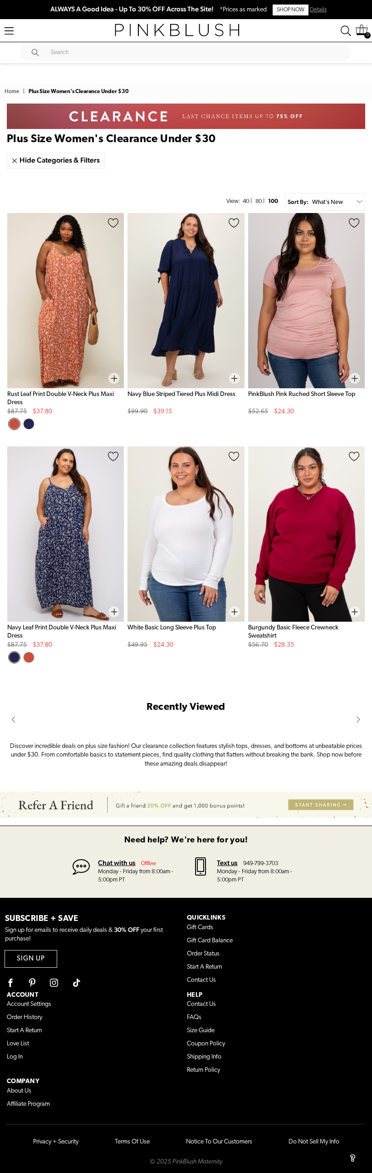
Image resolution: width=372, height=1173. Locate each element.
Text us (227, 862)
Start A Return (204, 967)
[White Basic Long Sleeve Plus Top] (185, 534)
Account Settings (29, 1004)
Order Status (203, 953)
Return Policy (203, 1070)
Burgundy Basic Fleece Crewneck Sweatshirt (293, 631)
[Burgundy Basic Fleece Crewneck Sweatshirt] (306, 534)
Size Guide (201, 1030)
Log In (15, 1057)
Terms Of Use (132, 1141)
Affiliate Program (28, 1104)
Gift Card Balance (210, 940)
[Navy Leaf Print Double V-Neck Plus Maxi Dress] (65, 534)
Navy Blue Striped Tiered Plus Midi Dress (181, 394)
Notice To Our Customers (219, 1141)
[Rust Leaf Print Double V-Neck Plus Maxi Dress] (65, 300)
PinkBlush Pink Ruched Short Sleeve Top (301, 394)
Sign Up (31, 958)
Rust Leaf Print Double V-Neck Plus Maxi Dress (60, 398)
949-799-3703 (260, 863)
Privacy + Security (55, 1141)
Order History (24, 1017)
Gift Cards (200, 927)
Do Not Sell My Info (314, 1141)
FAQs (194, 1017)
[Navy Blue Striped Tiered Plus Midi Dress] (185, 300)
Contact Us (201, 980)
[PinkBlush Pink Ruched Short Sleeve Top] (306, 300)
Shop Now (290, 10)
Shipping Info (204, 1057)
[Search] (346, 31)
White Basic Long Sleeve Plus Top (171, 627)
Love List (18, 1043)
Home (12, 91)
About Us (19, 1091)
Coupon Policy (206, 1043)
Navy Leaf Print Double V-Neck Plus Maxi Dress (61, 631)
